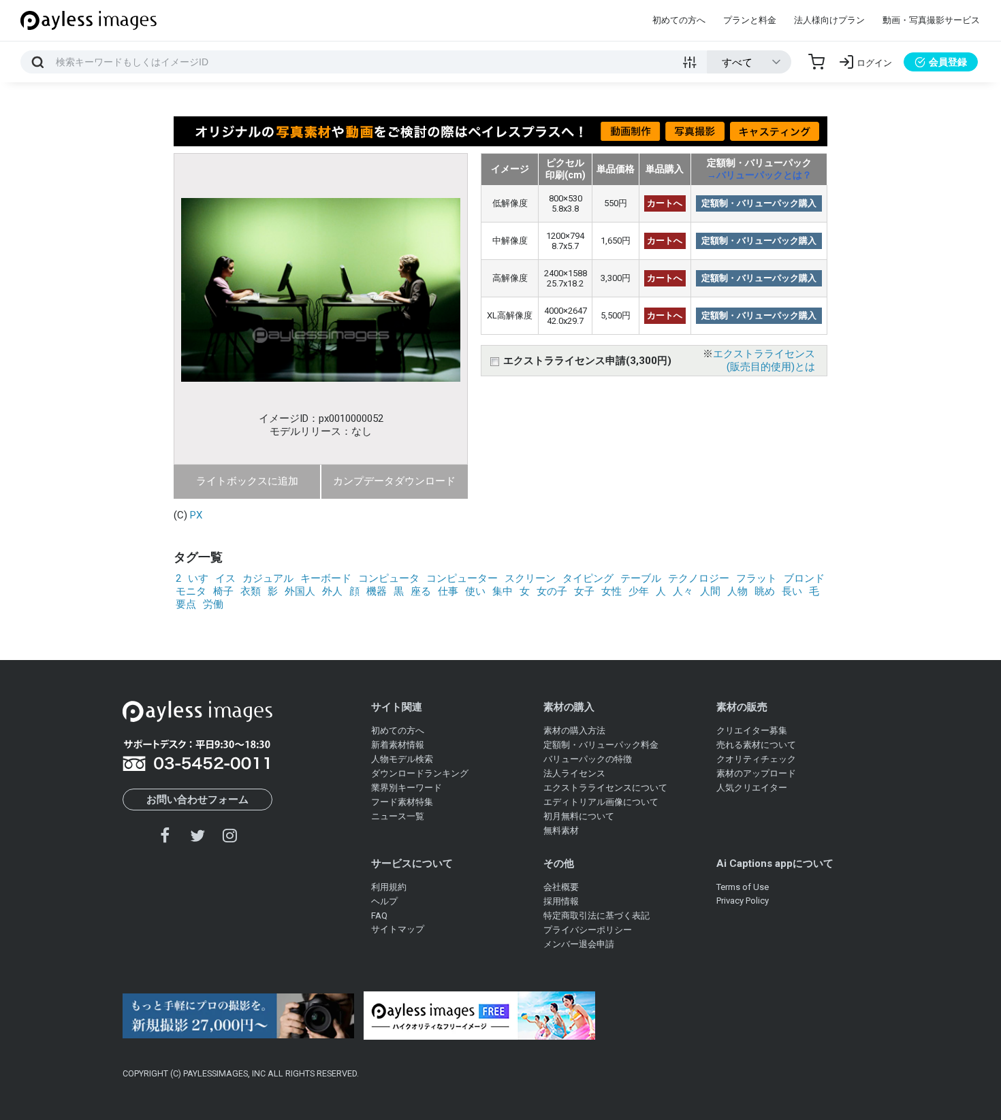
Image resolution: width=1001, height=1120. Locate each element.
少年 (639, 591)
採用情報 (561, 901)
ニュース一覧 (397, 816)
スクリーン (530, 578)
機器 (376, 591)
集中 (502, 591)
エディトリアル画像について (600, 802)
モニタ (191, 591)
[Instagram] (229, 835)
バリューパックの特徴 (587, 759)
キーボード (325, 578)
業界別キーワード (406, 788)
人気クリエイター (751, 788)
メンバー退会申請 (578, 944)
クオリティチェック (756, 759)
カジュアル (267, 578)
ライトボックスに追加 (247, 481)
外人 (332, 591)
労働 (213, 604)
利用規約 (389, 887)
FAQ (379, 915)
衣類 (250, 591)
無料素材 (561, 830)
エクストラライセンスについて (605, 788)
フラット (756, 578)
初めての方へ (678, 20)
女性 (611, 591)
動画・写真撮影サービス (931, 20)
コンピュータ (388, 578)
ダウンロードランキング (419, 773)
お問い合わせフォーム (197, 799)
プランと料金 (749, 20)
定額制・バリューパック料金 (600, 745)
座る (421, 591)
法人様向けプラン (829, 20)
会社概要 (561, 887)
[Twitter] (197, 835)
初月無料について (578, 816)
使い (475, 591)
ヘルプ (384, 901)
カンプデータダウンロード (394, 481)
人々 (683, 591)
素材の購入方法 (574, 730)
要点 (186, 604)
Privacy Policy (742, 900)
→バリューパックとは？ (759, 174)
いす (198, 578)
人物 (737, 591)
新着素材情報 (397, 745)
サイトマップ (397, 929)
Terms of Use (742, 887)
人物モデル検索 (402, 759)
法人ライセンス (574, 773)
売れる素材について (756, 745)
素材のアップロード (756, 773)
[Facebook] (165, 835)
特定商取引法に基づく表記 (596, 915)
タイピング (588, 578)
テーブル (640, 578)
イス (225, 578)
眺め (764, 591)
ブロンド (804, 578)
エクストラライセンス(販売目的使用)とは (764, 360)
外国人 (300, 591)
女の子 (552, 591)
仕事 (448, 591)
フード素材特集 (402, 802)
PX (196, 515)
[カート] (816, 62)
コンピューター (462, 578)
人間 (710, 591)
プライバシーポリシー (587, 930)
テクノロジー (698, 578)
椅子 (223, 591)
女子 (584, 591)
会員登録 (948, 61)
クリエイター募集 (751, 730)
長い (792, 591)
